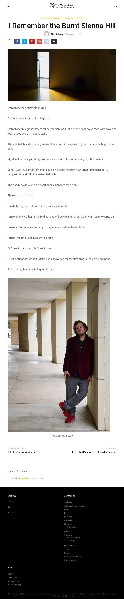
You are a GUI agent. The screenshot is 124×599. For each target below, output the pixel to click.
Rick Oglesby (57, 34)
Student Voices (73, 538)
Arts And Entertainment (51, 18)
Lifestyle (68, 524)
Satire (66, 549)
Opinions (68, 535)
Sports (67, 553)
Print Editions (70, 546)
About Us (11, 512)
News (66, 531)
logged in (23, 478)
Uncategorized (70, 560)
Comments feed (15, 581)
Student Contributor (72, 557)
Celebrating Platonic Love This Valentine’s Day (93, 452)
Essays (67, 513)
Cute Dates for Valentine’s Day (22, 452)
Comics (67, 509)
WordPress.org (14, 585)
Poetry (80, 18)
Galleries (68, 520)
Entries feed (13, 577)
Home (10, 507)
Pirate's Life (72, 527)
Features (69, 18)
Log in (10, 574)
